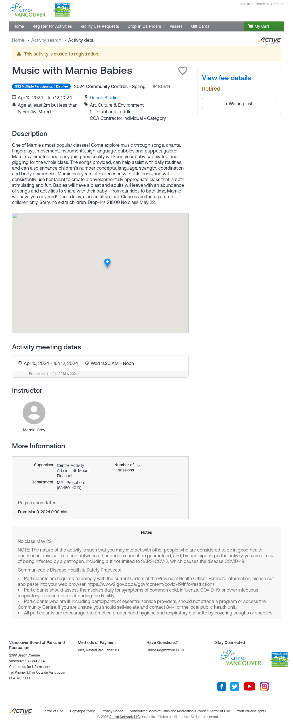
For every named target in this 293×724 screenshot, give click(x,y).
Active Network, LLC (124, 717)
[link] (104, 97)
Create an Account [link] (269, 4)
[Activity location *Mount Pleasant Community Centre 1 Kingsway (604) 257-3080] (107, 260)
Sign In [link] (245, 4)
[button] (182, 70)
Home (18, 40)
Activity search (46, 40)
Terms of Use (220, 711)
